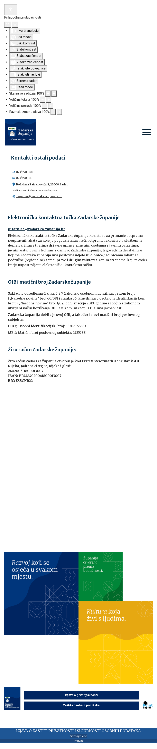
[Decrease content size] (47, 93)
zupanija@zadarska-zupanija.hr (39, 196)
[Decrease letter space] (53, 112)
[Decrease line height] (44, 106)
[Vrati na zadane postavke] (7, 25)
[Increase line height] (50, 106)
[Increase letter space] (59, 112)
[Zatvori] (15, 25)
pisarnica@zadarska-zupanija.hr (36, 229)
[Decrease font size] (42, 100)
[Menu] (146, 132)
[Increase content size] (54, 93)
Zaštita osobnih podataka (81, 705)
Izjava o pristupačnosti (81, 695)
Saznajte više (78, 736)
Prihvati (78, 740)
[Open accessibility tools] (10, 9)
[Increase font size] (48, 100)
